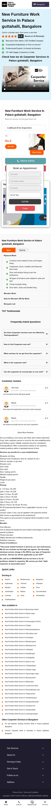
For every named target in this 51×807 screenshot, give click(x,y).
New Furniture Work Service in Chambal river (20, 706)
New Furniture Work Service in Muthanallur (19, 682)
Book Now (36, 152)
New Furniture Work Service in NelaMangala (20, 653)
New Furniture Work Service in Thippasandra (20, 694)
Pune (38, 587)
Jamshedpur (9, 591)
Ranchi (7, 579)
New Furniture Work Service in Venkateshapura (21, 698)
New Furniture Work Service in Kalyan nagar (20, 613)
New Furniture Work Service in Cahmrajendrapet (21, 714)
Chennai (23, 583)
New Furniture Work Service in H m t (17, 617)
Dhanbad (39, 583)
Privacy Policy (17, 792)
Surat (22, 595)
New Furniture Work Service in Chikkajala (19, 649)
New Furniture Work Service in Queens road (20, 662)
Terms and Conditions (31, 792)
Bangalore (39, 579)
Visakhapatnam (10, 599)
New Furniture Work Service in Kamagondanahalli (22, 702)
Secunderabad (41, 591)
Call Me (24, 201)
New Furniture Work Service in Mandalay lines (20, 645)
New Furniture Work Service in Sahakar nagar (20, 670)
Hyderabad (9, 583)
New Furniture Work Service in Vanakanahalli (20, 710)
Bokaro (23, 591)
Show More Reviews (26, 432)
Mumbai (7, 587)
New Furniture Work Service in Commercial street (21, 686)
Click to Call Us (27, 161)
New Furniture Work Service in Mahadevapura (20, 641)
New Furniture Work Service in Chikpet (18, 625)
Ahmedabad (40, 595)
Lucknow (8, 595)
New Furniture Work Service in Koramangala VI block (23, 621)
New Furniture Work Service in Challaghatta (19, 657)
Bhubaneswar (25, 579)
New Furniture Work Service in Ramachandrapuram (22, 629)
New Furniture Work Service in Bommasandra (20, 678)
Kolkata (23, 587)
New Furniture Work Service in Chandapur (19, 637)
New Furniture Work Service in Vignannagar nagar (22, 674)
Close (25, 208)
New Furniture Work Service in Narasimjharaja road (22, 690)
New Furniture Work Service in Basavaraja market (21, 609)
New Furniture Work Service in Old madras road (21, 633)
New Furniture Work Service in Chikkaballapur (20, 666)
